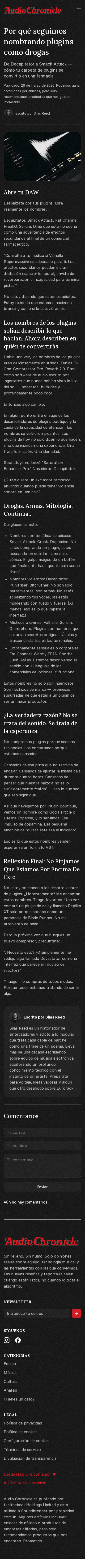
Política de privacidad (23, 1423)
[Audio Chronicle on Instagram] (6, 1340)
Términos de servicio (22, 1449)
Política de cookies (21, 1431)
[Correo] (36, 1313)
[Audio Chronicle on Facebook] (18, 1340)
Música (10, 1372)
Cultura (10, 1381)
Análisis (10, 1390)
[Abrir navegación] (79, 10)
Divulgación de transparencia (30, 1458)
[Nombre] (42, 1145)
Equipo (10, 1363)
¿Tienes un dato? (19, 1399)
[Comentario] (42, 1166)
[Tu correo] (42, 1132)
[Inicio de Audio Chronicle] (33, 10)
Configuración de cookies (27, 1440)
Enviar (42, 1187)
